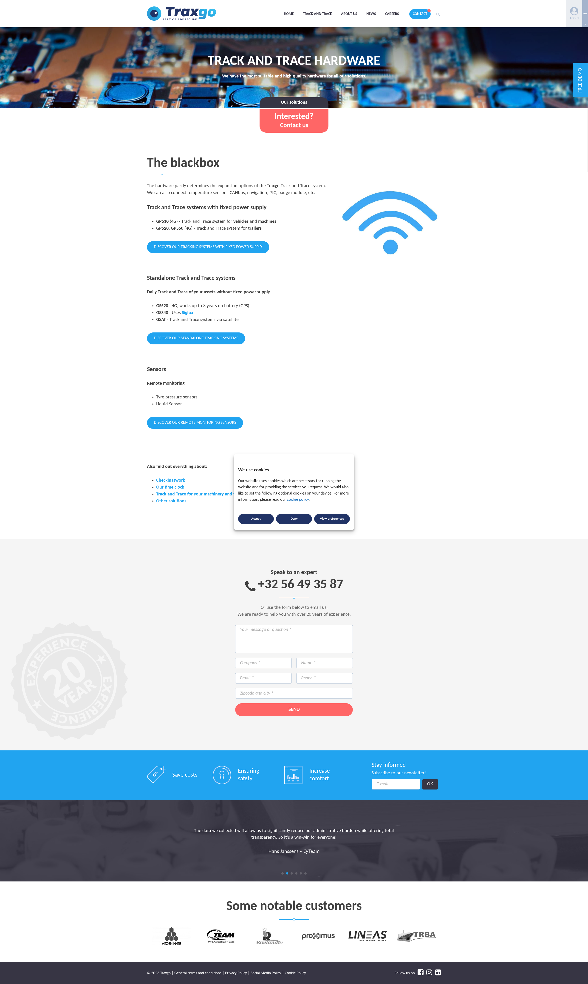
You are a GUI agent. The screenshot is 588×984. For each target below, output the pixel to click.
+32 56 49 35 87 (300, 585)
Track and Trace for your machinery (190, 494)
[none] (585, 13)
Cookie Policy (295, 973)
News (371, 14)
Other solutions (171, 501)
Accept (256, 519)
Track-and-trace (317, 14)
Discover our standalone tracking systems (196, 338)
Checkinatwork (170, 480)
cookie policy (298, 500)
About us (349, 14)
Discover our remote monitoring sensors (195, 422)
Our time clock (170, 487)
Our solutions (294, 102)
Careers (392, 14)
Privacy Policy (236, 973)
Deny (294, 519)
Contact (420, 14)
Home (289, 14)
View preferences (332, 519)
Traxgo (181, 13)
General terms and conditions (197, 973)
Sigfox (187, 313)
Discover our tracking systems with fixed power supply (208, 247)
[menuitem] (585, 13)
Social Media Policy (266, 973)
